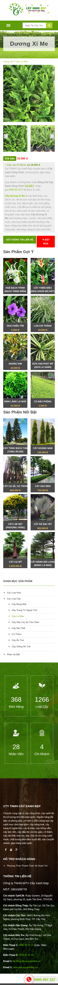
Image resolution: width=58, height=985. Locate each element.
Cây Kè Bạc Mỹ (43, 526)
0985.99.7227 (16, 189)
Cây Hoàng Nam (43, 450)
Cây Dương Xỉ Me (15, 195)
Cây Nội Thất (18, 628)
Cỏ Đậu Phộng (43, 403)
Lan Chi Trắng (43, 327)
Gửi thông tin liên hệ (19, 239)
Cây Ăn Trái (17, 640)
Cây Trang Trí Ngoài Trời (24, 610)
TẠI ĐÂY (29, 186)
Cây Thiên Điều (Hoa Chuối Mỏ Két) (43, 290)
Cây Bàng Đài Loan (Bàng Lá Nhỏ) (42, 564)
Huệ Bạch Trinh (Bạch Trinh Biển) (15, 290)
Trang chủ (8, 61)
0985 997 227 (44, 980)
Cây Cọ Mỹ (15, 564)
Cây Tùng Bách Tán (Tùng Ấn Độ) (15, 450)
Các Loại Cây (13, 598)
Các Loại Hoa (13, 592)
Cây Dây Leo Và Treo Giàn (25, 622)
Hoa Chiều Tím (15, 327)
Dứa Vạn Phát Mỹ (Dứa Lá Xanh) (42, 366)
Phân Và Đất (13, 654)
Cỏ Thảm (16, 634)
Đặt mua (46, 241)
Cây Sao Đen (42, 488)
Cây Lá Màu (22, 61)
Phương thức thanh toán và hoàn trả (27, 865)
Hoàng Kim (15, 365)
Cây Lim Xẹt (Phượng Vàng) (15, 526)
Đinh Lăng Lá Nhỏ (15, 403)
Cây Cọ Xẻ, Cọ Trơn (15, 488)
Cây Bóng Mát (18, 604)
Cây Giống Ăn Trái (20, 646)
